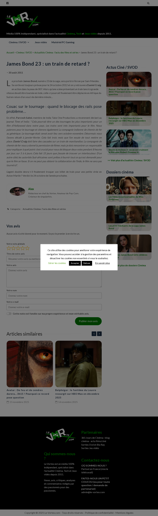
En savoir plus (102, 263)
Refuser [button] (86, 263)
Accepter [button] (75, 263)
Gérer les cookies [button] (57, 263)
